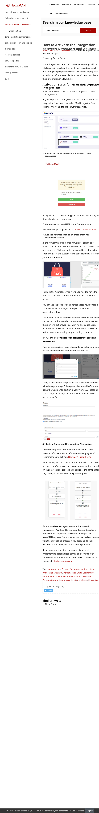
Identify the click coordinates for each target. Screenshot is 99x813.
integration (48, 572)
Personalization (50, 580)
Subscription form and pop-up (18, 42)
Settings (91, 4)
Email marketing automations (18, 36)
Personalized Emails (52, 576)
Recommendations (72, 576)
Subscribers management (16, 18)
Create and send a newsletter (18, 24)
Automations (79, 4)
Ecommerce (88, 572)
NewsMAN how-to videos (16, 66)
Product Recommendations (75, 569)
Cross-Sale (93, 580)
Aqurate (58, 572)
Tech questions (11, 72)
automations (54, 569)
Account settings (12, 54)
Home (45, 51)
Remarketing (10, 48)
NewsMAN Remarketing (80, 456)
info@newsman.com (62, 561)
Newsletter (66, 4)
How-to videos (61, 13)
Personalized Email (72, 572)
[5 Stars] (47, 587)
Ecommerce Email (67, 580)
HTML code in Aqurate (85, 229)
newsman (87, 576)
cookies (24, 810)
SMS (51, 13)
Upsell (92, 569)
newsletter (82, 580)
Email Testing (15, 30)
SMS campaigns (12, 60)
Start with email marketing (17, 12)
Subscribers (54, 4)
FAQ (7, 79)
